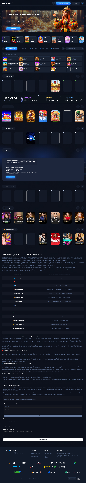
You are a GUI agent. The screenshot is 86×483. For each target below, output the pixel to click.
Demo (7, 92)
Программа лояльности (35, 453)
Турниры (32, 455)
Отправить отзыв (43, 415)
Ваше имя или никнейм (8, 418)
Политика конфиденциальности (48, 456)
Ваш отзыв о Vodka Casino (8, 429)
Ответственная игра (48, 453)
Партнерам (46, 457)
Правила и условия (47, 451)
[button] (3, 48)
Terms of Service (60, 456)
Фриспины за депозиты (35, 456)
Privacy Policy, (76, 455)
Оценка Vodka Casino (7, 423)
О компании (33, 451)
